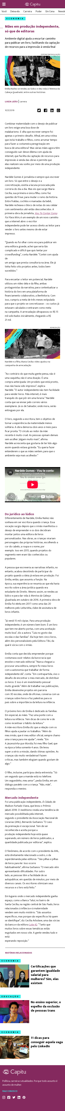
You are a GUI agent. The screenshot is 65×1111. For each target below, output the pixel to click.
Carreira (27, 11)
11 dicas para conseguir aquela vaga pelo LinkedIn (47, 1042)
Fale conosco (9, 1091)
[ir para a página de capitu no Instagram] (3, 1097)
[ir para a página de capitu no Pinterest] (24, 1097)
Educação (10, 996)
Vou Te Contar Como (46, 213)
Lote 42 (33, 924)
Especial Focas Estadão (32, 4)
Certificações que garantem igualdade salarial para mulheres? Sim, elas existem (45, 975)
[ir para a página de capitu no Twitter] (13, 1097)
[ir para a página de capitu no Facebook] (8, 1097)
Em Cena (50, 11)
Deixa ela (15, 11)
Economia (15, 18)
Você (4, 11)
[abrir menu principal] (4, 4)
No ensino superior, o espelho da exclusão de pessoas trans (46, 1006)
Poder (39, 11)
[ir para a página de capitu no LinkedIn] (19, 1097)
